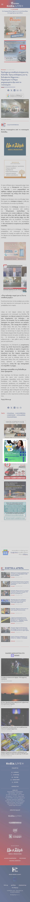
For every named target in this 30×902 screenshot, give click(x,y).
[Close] (27, 438)
